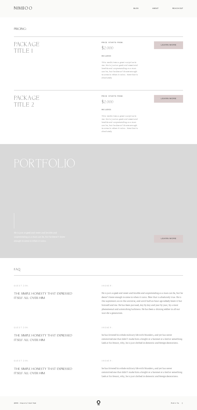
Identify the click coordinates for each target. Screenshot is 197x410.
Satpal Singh (31, 403)
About (155, 8)
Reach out (177, 8)
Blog (136, 8)
